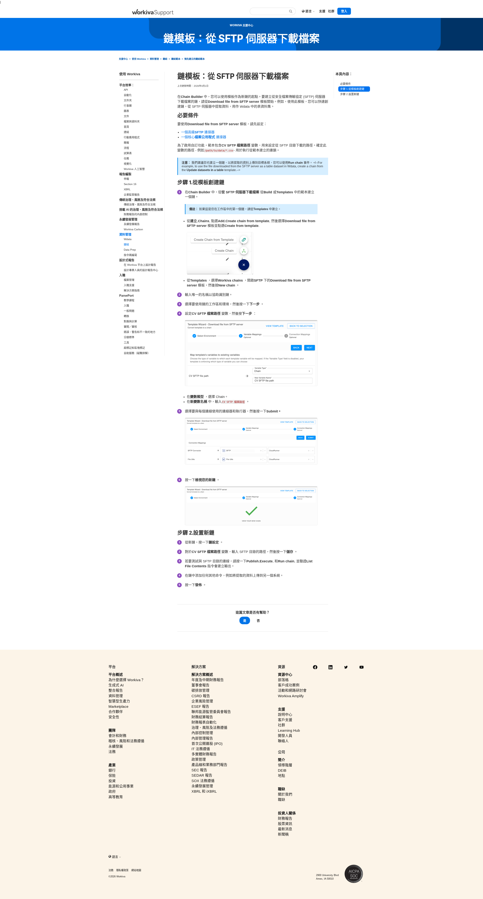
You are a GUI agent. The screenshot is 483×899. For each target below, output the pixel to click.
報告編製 (125, 174)
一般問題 (129, 310)
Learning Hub (289, 730)
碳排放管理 (200, 690)
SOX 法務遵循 (203, 781)
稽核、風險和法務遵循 (126, 741)
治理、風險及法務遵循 (209, 728)
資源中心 (285, 675)
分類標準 (129, 337)
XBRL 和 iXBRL (204, 791)
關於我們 (285, 794)
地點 (281, 776)
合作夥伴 (115, 712)
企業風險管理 (202, 701)
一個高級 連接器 (198, 132)
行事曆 (128, 105)
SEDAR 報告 (202, 775)
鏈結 (165, 59)
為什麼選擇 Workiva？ (126, 680)
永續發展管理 (128, 219)
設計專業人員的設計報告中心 (141, 270)
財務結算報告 (202, 717)
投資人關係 (287, 813)
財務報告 (285, 819)
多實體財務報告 (204, 754)
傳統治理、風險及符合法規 (137, 199)
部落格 (283, 680)
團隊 (112, 730)
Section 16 (130, 184)
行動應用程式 (132, 137)
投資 (112, 781)
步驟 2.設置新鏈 (349, 94)
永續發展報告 (132, 224)
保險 (112, 776)
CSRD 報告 (201, 696)
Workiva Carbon (133, 229)
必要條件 (345, 83)
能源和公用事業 (121, 786)
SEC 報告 (199, 770)
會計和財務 (117, 736)
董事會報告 (200, 685)
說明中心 (285, 715)
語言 (308, 11)
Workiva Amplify (291, 696)
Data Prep (130, 249)
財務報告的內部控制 (136, 214)
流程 (126, 147)
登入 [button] (344, 11)
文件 (126, 116)
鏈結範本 (175, 59)
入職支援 (129, 285)
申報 (126, 178)
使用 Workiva (139, 59)
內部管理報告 (202, 738)
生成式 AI (116, 685)
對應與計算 (130, 321)
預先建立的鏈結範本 (194, 59)
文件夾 (128, 100)
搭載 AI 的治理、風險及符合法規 (141, 209)
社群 (281, 725)
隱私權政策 (122, 870)
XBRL (127, 189)
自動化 (128, 95)
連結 (126, 132)
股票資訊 (285, 824)
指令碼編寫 (130, 254)
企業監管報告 (132, 194)
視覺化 (128, 163)
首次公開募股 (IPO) (207, 744)
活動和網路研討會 (292, 690)
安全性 (113, 717)
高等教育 (115, 797)
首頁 (126, 126)
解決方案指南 (132, 290)
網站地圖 (136, 870)
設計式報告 (126, 260)
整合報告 (115, 690)
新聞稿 (283, 834)
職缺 (281, 789)
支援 (281, 709)
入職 (122, 275)
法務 (112, 752)
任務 (126, 158)
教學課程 (129, 300)
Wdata (128, 239)
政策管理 (199, 760)
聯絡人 (283, 741)
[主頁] (153, 12)
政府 (112, 792)
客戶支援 (285, 720)
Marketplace (118, 707)
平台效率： (126, 85)
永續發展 (115, 747)
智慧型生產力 (119, 701)
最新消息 (285, 829)
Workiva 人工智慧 (134, 168)
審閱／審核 (130, 326)
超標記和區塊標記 (134, 347)
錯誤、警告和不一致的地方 (139, 331)
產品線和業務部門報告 (209, 765)
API (126, 89)
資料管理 (154, 59)
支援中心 (123, 59)
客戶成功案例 (288, 685)
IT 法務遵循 (201, 749)
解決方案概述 (202, 675)
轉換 (126, 316)
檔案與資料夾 (132, 121)
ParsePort (126, 295)
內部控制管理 (202, 733)
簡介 (281, 760)
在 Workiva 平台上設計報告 (140, 264)
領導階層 (285, 765)
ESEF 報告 (200, 707)
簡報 (126, 142)
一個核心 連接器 (203, 137)
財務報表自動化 (204, 722)
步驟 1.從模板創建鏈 (352, 88)
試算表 (128, 153)
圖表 (126, 110)
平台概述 (115, 675)
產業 (112, 765)
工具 (126, 342)
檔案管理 (129, 279)
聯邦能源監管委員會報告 (211, 712)
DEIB (282, 770)
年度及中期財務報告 (208, 680)
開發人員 (285, 736)
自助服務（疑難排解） (137, 353)
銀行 (112, 770)
